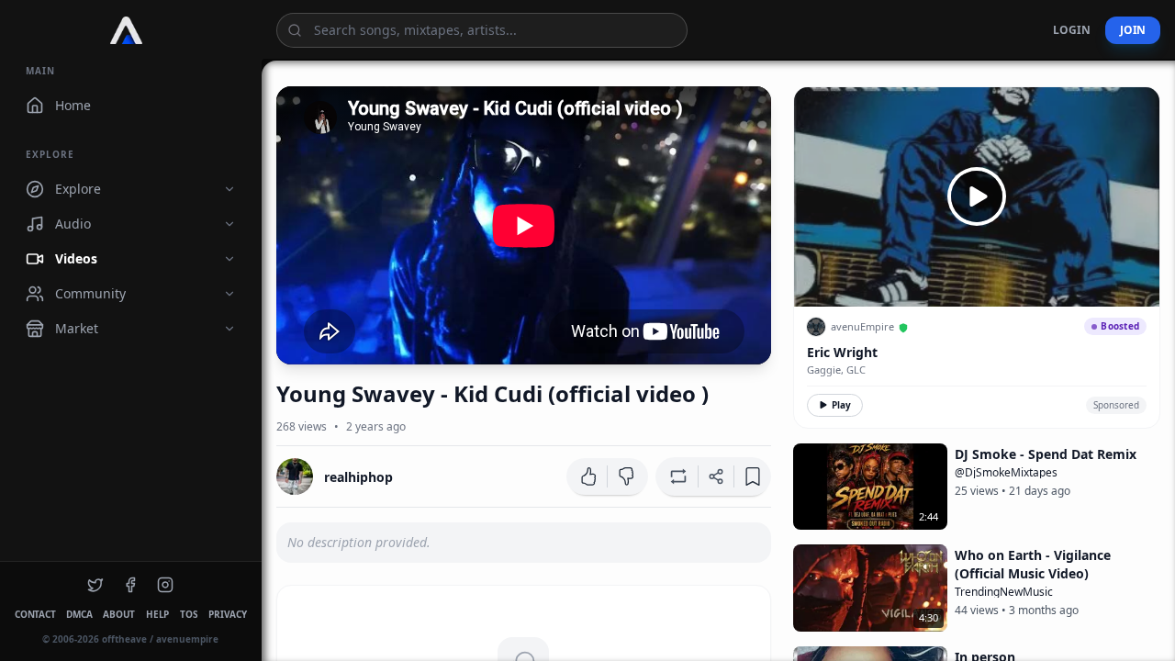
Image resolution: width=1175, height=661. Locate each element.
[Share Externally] (716, 476)
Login (1072, 30)
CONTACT (35, 614)
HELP (157, 614)
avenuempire (187, 639)
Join (1133, 30)
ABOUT (119, 614)
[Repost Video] (676, 476)
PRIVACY (227, 614)
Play (841, 404)
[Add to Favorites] (752, 476)
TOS (188, 614)
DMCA (79, 614)
